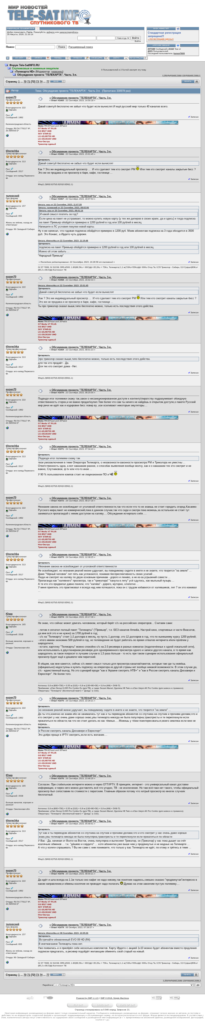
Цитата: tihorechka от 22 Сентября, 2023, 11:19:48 (63, 240)
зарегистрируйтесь (68, 32)
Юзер (9, 613)
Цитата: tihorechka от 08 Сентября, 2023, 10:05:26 (63, 933)
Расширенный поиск (80, 46)
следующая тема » (191, 75)
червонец (56, 71)
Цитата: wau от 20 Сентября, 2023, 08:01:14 (61, 210)
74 (41, 81)
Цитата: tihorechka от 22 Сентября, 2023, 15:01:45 (63, 285)
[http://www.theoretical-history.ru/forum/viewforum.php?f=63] (7, 235)
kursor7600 (179, 53)
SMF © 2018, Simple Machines (114, 998)
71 (28, 81)
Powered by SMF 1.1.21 (87, 998)
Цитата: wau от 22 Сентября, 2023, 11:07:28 (60, 204)
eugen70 (11, 97)
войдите (51, 32)
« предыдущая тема (172, 75)
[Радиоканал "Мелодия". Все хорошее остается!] (7, 653)
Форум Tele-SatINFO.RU (24, 65)
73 (37, 81)
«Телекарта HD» (25, 71)
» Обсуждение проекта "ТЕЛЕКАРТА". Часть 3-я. (80, 97)
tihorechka (12, 150)
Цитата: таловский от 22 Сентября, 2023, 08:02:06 (64, 207)
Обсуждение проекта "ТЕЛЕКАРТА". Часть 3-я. (47, 74)
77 (47, 81)
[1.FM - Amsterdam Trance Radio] (7, 136)
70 (25, 81)
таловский (12, 195)
